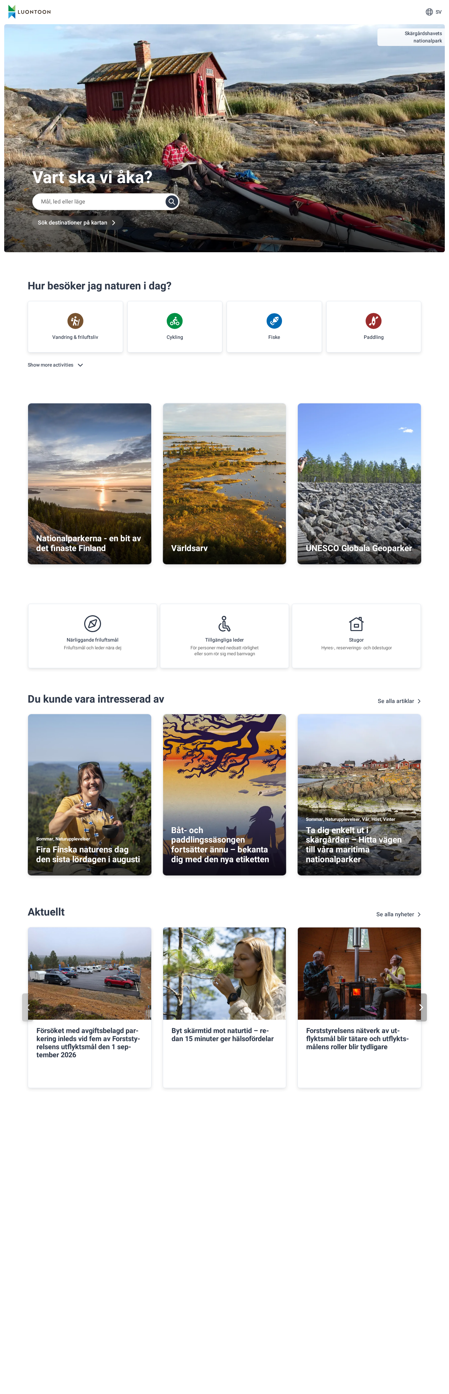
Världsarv (189, 548)
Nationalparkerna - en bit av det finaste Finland (88, 543)
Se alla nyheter (395, 914)
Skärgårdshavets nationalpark (423, 37)
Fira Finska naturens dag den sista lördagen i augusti (88, 855)
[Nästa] (421, 1007)
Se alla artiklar (396, 701)
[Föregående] (27, 1007)
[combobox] (106, 201)
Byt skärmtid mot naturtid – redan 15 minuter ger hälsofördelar (223, 1035)
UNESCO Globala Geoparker (359, 548)
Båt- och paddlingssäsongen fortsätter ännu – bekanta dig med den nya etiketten (220, 845)
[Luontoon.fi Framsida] (29, 12)
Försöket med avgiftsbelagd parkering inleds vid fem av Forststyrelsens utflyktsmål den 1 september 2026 (88, 1043)
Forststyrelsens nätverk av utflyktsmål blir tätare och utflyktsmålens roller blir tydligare (357, 1039)
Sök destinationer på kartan (72, 223)
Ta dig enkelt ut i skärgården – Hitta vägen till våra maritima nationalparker (354, 845)
